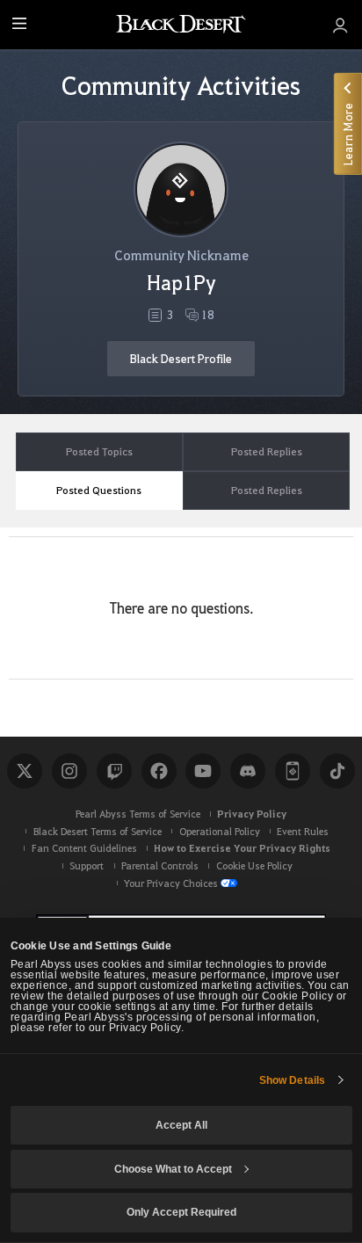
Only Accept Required (181, 1212)
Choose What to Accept (173, 1169)
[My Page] (340, 24)
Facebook (159, 771)
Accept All (181, 1125)
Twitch (114, 771)
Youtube (203, 771)
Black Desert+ (292, 771)
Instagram (69, 771)
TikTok (337, 771)
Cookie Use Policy (254, 865)
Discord (247, 771)
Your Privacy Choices (171, 883)
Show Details (292, 1080)
